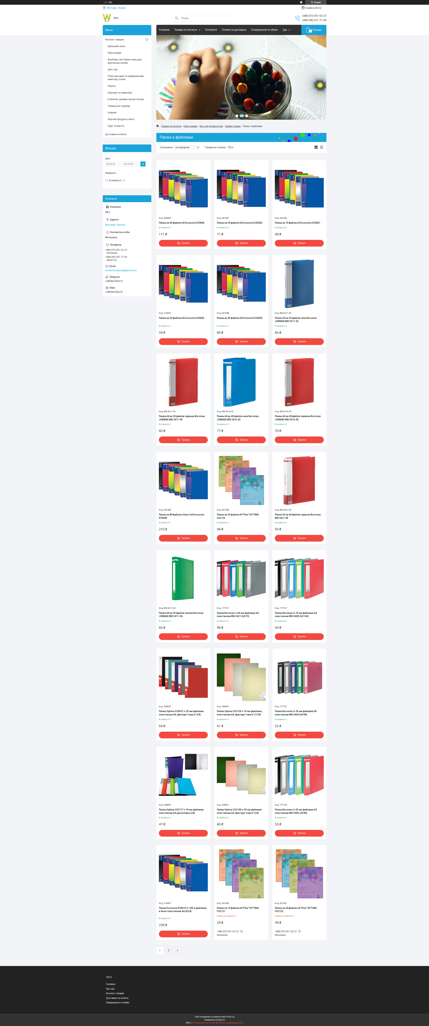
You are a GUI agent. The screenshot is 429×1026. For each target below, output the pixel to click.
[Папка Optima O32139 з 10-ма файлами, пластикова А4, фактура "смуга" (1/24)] (241, 677)
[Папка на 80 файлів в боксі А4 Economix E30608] (183, 480)
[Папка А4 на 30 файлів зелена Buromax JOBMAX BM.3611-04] (183, 578)
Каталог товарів (115, 993)
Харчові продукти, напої (121, 119)
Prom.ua (230, 1017)
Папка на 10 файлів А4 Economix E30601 (297, 222)
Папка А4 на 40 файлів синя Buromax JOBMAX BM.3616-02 (238, 418)
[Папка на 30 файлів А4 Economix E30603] (241, 188)
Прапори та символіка (120, 92)
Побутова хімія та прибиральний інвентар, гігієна (126, 78)
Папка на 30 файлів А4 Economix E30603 (239, 222)
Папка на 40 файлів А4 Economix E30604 (239, 318)
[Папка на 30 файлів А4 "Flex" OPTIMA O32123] (241, 480)
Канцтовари (190, 126)
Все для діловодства (211, 126)
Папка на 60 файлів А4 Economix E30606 (181, 222)
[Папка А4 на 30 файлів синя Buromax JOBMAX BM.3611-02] (299, 283)
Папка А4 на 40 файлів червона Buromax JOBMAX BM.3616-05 (298, 418)
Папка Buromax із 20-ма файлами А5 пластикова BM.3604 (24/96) (296, 713)
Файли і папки (232, 126)
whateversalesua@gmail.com (121, 270)
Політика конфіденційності (230, 1023)
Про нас (110, 988)
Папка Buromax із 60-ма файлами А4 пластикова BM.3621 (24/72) (238, 615)
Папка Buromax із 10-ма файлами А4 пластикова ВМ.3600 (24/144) (296, 615)
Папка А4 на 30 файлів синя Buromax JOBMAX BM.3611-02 (296, 320)
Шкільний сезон (116, 46)
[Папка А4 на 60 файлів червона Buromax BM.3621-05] (299, 480)
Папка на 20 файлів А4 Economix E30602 (181, 318)
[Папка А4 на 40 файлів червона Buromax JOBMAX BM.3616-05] (299, 382)
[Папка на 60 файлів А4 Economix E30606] (183, 188)
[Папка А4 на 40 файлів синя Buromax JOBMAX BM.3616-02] (241, 382)
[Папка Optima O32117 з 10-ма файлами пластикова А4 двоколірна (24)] (183, 775)
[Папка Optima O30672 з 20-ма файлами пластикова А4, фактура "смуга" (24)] (183, 677)
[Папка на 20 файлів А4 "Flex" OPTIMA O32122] (299, 873)
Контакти (211, 29)
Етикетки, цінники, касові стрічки (126, 99)
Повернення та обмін (264, 29)
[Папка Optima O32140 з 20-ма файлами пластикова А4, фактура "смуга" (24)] (241, 775)
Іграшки (112, 112)
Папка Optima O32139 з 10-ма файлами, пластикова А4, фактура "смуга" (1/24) (239, 713)
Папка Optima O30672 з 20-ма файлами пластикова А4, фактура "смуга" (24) (181, 713)
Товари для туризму (119, 106)
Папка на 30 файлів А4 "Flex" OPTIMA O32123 (238, 516)
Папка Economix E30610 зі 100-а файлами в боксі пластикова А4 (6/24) (182, 910)
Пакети (112, 86)
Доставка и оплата (115, 134)
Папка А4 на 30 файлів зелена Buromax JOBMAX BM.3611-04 (181, 615)
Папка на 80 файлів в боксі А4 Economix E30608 (181, 516)
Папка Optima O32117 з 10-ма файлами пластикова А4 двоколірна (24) (181, 811)
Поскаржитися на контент (204, 1023)
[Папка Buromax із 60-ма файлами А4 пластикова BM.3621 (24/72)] (241, 578)
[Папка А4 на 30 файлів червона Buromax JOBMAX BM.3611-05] (183, 382)
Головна (164, 29)
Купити (186, 243)
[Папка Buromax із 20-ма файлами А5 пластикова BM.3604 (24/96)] (299, 677)
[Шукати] (176, 18)
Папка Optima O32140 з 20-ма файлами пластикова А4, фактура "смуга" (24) (239, 811)
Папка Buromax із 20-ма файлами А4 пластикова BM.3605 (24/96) (296, 811)
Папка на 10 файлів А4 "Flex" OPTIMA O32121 (238, 910)
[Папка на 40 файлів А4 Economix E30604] (241, 283)
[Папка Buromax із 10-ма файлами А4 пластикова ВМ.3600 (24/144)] (299, 578)
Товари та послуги (185, 29)
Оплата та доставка (234, 29)
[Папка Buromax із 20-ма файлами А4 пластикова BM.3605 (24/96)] (299, 775)
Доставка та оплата (117, 998)
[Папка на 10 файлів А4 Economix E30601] (299, 188)
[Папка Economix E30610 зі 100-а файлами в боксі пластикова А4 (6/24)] (183, 873)
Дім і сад (112, 69)
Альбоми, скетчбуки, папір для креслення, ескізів (125, 61)
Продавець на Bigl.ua (214, 1020)
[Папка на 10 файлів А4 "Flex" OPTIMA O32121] (241, 873)
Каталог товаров (114, 39)
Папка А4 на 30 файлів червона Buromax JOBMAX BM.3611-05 (182, 418)
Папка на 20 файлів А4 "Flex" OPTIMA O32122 (296, 910)
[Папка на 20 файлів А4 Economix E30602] (183, 283)
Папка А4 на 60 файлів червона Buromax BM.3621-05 (298, 516)
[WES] (107, 18)
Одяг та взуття (116, 126)
